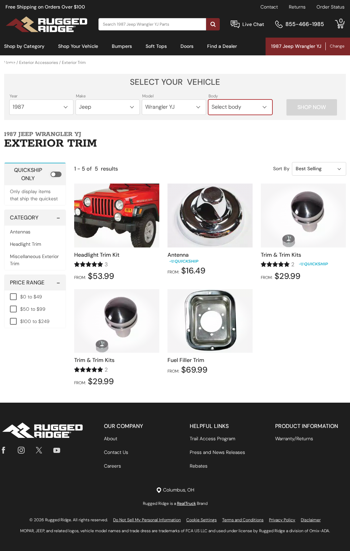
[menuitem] (24, 46)
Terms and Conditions (243, 520)
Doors (186, 46)
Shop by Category (24, 46)
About (110, 438)
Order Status (331, 7)
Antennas (20, 232)
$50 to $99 (32, 309)
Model (148, 96)
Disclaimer (311, 520)
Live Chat (253, 24)
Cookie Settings (201, 520)
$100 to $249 (35, 321)
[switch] (35, 174)
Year (13, 96)
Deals (10, 64)
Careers (112, 466)
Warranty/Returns (294, 438)
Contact (269, 7)
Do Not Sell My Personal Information (147, 520)
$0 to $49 (31, 297)
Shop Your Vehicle (78, 46)
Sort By (281, 168)
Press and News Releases (217, 452)
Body (213, 96)
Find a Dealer (222, 46)
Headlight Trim (25, 244)
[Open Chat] (235, 24)
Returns (297, 7)
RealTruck (186, 503)
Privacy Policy (282, 520)
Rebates (198, 466)
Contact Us (116, 452)
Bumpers (122, 46)
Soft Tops (156, 46)
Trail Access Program (212, 438)
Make (81, 96)
